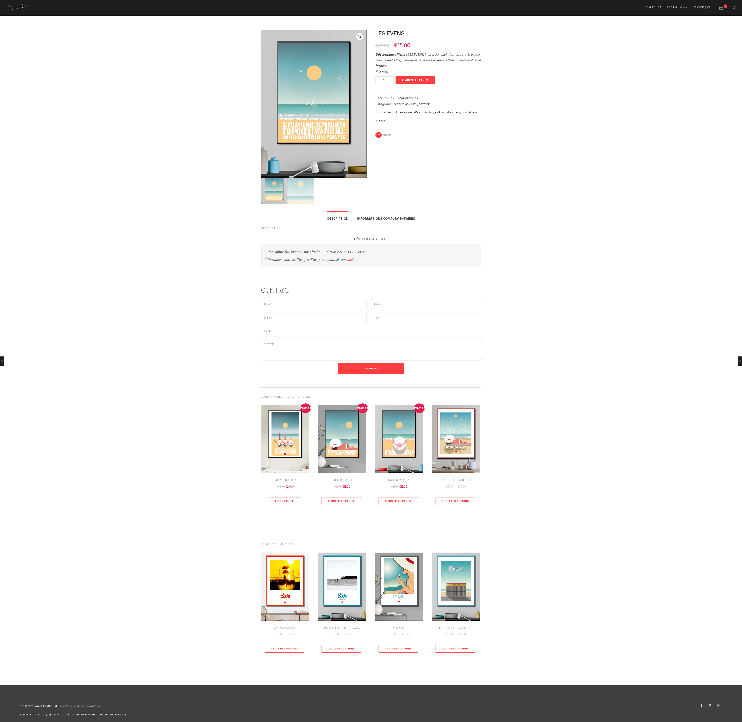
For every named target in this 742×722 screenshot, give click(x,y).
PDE (124, 715)
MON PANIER (88, 715)
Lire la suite (284, 501)
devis (351, 259)
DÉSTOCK (424, 104)
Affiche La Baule (403, 112)
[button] (359, 36)
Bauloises (440, 112)
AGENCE (23, 715)
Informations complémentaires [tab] (386, 219)
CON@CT (56, 715)
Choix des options (455, 501)
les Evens (380, 121)
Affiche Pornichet (423, 112)
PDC (117, 715)
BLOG (33, 715)
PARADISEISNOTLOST (45, 706)
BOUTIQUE (44, 715)
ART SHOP (654, 8)
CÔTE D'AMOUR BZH (405, 104)
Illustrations (453, 112)
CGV (106, 715)
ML (111, 715)
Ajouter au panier (415, 80)
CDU (99, 715)
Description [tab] (337, 219)
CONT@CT (703, 8)
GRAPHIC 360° (679, 8)
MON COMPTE (71, 715)
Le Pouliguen (469, 112)
